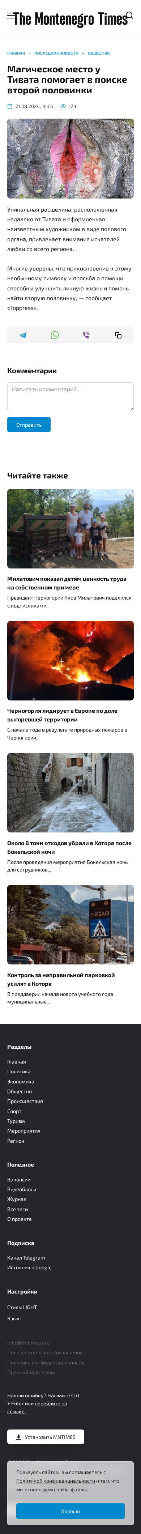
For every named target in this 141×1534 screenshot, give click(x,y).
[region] (70, 1493)
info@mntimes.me (28, 1342)
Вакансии (18, 1179)
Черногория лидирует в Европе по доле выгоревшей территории (62, 715)
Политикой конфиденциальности (55, 1481)
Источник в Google (29, 1267)
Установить (50, 1437)
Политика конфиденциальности (45, 1362)
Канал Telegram (26, 1257)
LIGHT (30, 1307)
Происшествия (25, 1101)
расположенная (96, 209)
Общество (19, 1091)
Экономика (20, 1081)
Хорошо (70, 1511)
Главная (16, 1061)
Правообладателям (31, 1372)
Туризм (16, 1121)
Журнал (16, 1199)
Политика (19, 1071)
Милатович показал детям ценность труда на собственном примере (67, 583)
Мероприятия (23, 1131)
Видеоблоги (21, 1189)
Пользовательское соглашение (45, 1352)
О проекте (19, 1219)
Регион (15, 1141)
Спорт (14, 1111)
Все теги (17, 1209)
